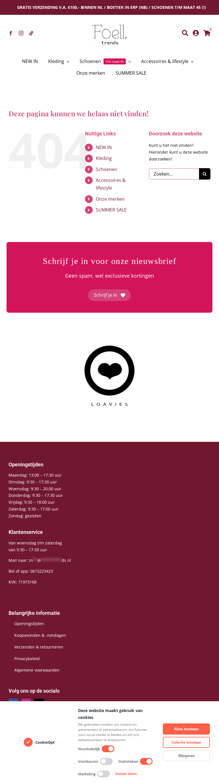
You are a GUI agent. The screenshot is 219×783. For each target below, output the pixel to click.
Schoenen (106, 169)
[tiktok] (31, 33)
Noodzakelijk (89, 748)
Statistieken (128, 761)
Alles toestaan (186, 729)
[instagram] (21, 33)
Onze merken (110, 199)
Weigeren (186, 756)
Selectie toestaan (186, 742)
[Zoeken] (185, 33)
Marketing (87, 773)
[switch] (108, 748)
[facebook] (11, 33)
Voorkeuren (88, 761)
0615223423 (41, 571)
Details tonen (127, 774)
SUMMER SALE (111, 210)
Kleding (104, 158)
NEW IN (104, 147)
